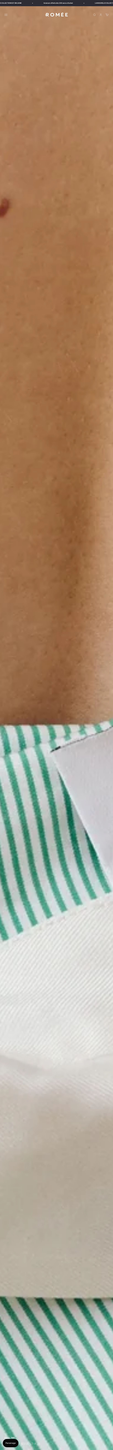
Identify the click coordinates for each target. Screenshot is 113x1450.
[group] (56, 728)
